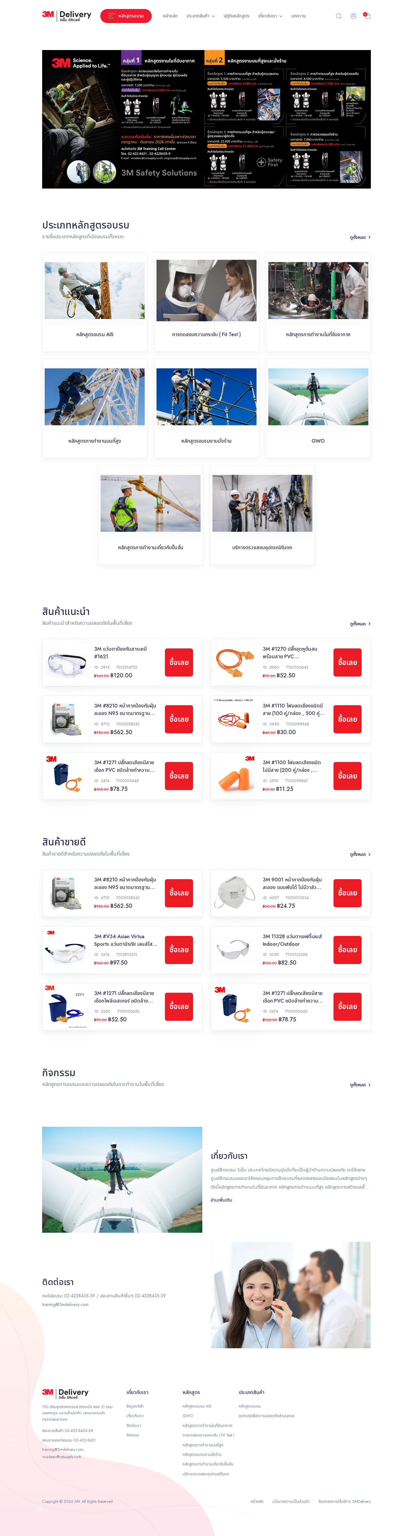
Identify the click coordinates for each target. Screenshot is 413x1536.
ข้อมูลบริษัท (135, 1406)
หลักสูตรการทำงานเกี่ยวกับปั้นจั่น (208, 1464)
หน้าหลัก (170, 16)
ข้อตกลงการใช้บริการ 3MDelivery (345, 1501)
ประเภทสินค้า (199, 16)
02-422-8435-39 (79, 1430)
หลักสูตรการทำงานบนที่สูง (203, 1445)
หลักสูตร (191, 1392)
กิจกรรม (132, 1435)
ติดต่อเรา (133, 1425)
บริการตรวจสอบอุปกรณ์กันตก (206, 1474)
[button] (339, 16)
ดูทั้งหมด (358, 237)
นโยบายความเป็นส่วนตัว (291, 1501)
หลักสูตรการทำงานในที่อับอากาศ (207, 1425)
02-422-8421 (85, 1440)
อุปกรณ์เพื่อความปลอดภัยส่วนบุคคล (266, 1416)
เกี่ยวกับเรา (268, 16)
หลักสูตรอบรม (250, 1406)
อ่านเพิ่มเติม (221, 1200)
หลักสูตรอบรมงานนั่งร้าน (202, 1454)
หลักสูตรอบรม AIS (197, 1406)
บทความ (298, 16)
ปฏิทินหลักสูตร (236, 16)
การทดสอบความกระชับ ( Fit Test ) (208, 1435)
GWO (188, 1416)
